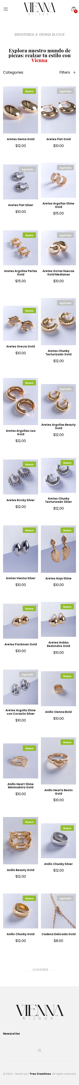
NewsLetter (11, 1034)
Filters (65, 72)
